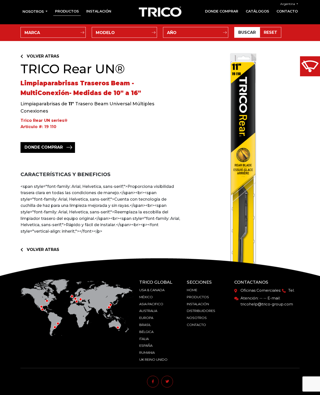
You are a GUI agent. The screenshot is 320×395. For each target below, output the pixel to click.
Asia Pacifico (151, 304)
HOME (192, 290)
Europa (146, 318)
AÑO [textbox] (171, 32)
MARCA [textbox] (32, 32)
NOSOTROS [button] (33, 11)
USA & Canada (151, 290)
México (146, 297)
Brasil (145, 325)
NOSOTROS (197, 318)
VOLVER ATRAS (43, 56)
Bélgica (146, 332)
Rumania (147, 352)
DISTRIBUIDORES (201, 311)
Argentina (288, 4)
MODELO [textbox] (105, 32)
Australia (148, 311)
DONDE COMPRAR (221, 11)
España (145, 345)
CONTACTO (287, 11)
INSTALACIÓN (98, 11)
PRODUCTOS (67, 11)
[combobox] (53, 32)
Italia (144, 339)
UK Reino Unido (153, 359)
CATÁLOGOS (257, 11)
